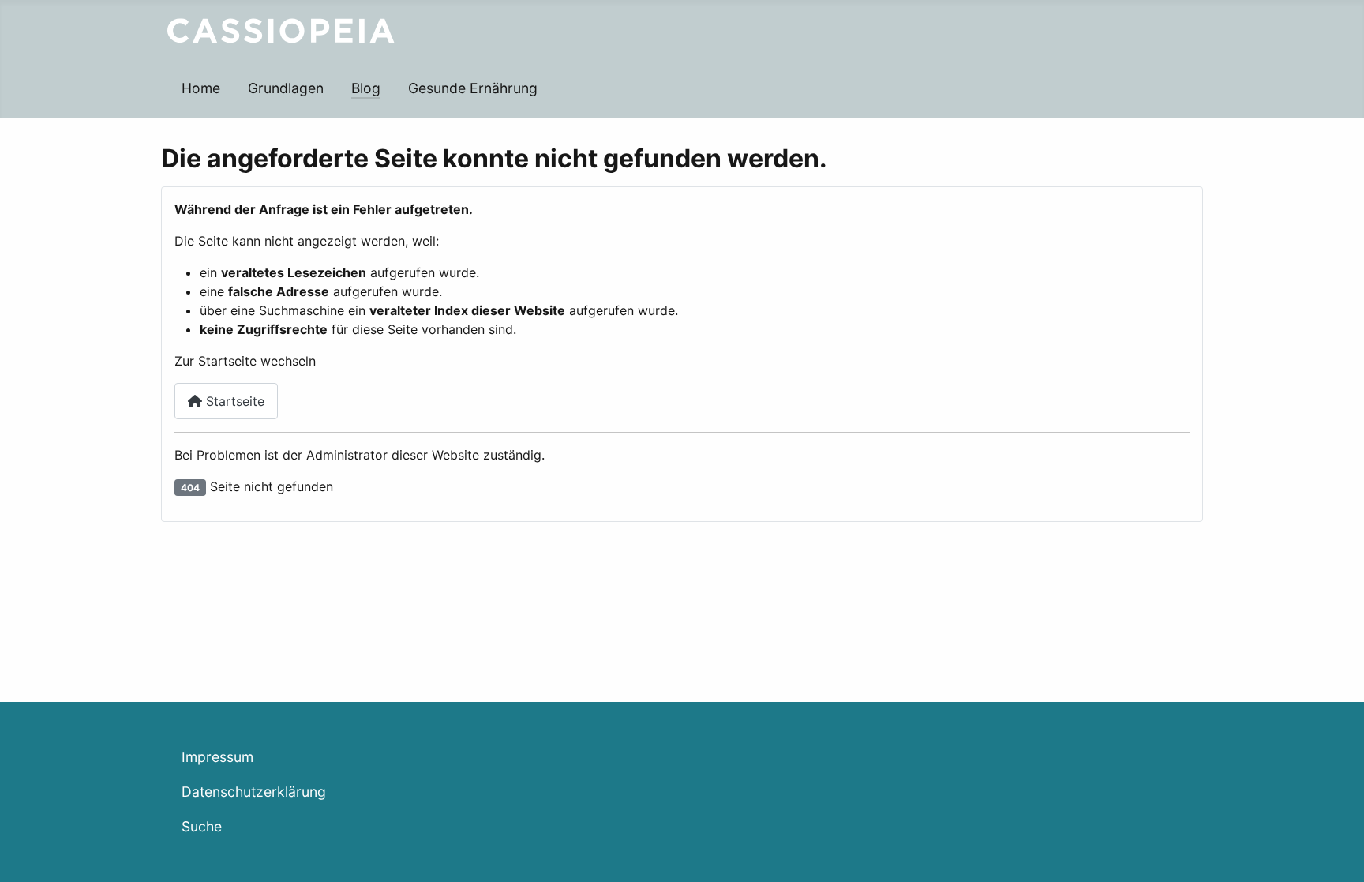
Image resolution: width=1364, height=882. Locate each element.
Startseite (233, 401)
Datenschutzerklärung (254, 791)
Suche (202, 826)
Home (201, 88)
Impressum (217, 757)
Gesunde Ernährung (473, 88)
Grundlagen (286, 88)
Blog (365, 88)
